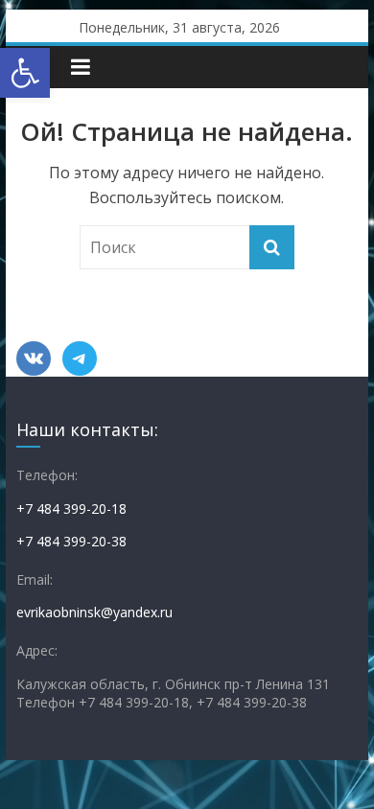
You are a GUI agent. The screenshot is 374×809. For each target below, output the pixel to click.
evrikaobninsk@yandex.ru (94, 612)
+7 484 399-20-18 (71, 508)
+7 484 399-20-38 (71, 541)
